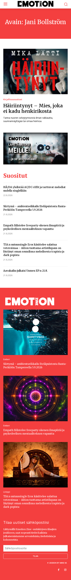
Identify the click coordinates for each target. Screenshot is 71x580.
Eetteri (6, 359)
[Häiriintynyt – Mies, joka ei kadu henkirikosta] (35, 71)
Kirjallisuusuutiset (12, 99)
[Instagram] (65, 570)
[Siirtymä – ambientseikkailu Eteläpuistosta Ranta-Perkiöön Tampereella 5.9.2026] (35, 332)
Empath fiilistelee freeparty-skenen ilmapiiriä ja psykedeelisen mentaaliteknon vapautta (33, 432)
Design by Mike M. (58, 563)
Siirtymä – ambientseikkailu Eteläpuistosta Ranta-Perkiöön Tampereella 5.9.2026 (35, 365)
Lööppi (6, 492)
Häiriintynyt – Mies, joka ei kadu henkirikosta (33, 108)
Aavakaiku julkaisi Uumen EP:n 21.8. (25, 270)
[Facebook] (58, 570)
